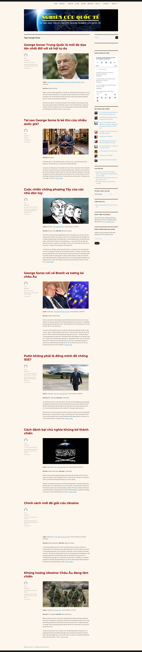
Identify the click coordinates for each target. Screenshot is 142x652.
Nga (25, 380)
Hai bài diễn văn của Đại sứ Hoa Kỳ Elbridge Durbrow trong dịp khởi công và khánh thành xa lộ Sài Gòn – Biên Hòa (106, 173)
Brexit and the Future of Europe (61, 311)
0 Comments (27, 68)
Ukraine (26, 523)
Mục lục (97, 3)
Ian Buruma (27, 210)
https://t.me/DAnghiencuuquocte (108, 221)
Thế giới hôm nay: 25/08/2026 (105, 155)
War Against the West (58, 226)
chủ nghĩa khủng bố (29, 449)
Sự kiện (77, 3)
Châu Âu (31, 290)
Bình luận (26, 62)
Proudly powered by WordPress (41, 647)
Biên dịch (62, 3)
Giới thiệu (105, 3)
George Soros (27, 64)
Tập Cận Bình (34, 66)
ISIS (28, 378)
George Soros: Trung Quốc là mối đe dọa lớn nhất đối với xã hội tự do (55, 46)
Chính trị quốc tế (33, 207)
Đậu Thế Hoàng (28, 377)
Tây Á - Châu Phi (32, 375)
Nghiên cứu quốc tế (28, 647)
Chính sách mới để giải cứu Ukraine (51, 503)
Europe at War (57, 610)
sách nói (29, 66)
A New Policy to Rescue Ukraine (62, 536)
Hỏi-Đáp (83, 3)
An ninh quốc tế (28, 373)
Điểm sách (90, 3)
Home (55, 3)
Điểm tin (114, 3)
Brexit (25, 292)
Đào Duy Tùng (27, 209)
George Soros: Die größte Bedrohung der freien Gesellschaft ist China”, (65, 82)
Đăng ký (97, 243)
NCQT (25, 58)
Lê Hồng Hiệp (32, 378)
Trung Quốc (32, 62)
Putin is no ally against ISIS (60, 393)
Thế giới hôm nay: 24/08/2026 (105, 136)
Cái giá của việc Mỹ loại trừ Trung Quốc (108, 159)
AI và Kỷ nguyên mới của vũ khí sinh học (105, 91)
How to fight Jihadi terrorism (61, 467)
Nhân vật (70, 3)
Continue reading (66, 109)
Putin (27, 380)
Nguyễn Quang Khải (33, 522)
